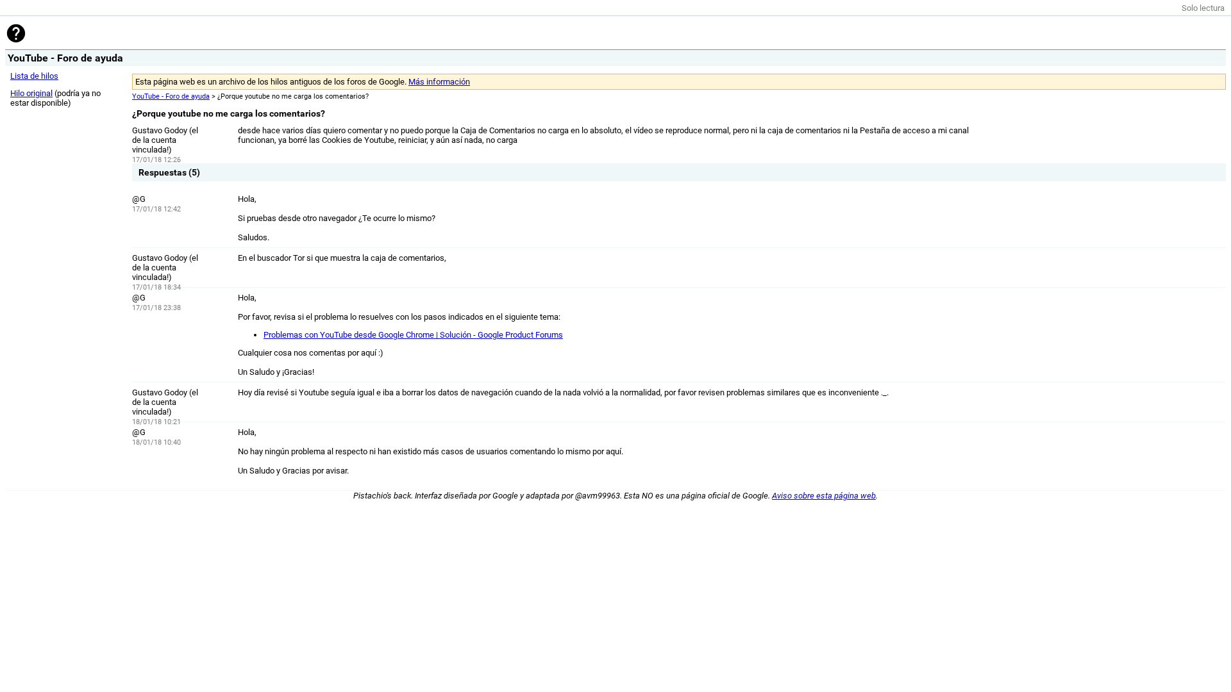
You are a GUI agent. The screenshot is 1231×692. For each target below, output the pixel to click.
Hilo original (31, 93)
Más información (439, 81)
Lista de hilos (34, 76)
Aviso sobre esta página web (824, 495)
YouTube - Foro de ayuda (171, 96)
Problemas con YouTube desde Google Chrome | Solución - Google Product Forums (413, 335)
